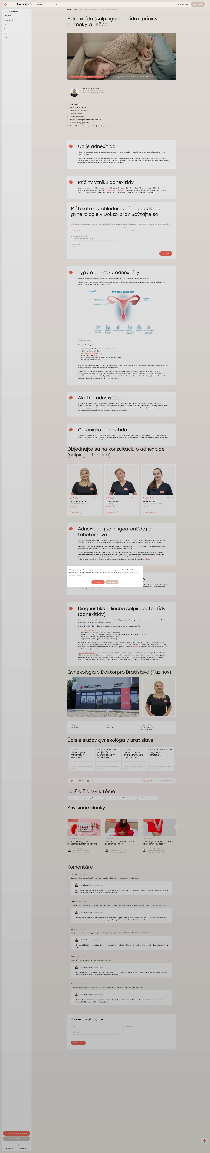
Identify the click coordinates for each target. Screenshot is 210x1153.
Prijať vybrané (112, 582)
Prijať (98, 582)
